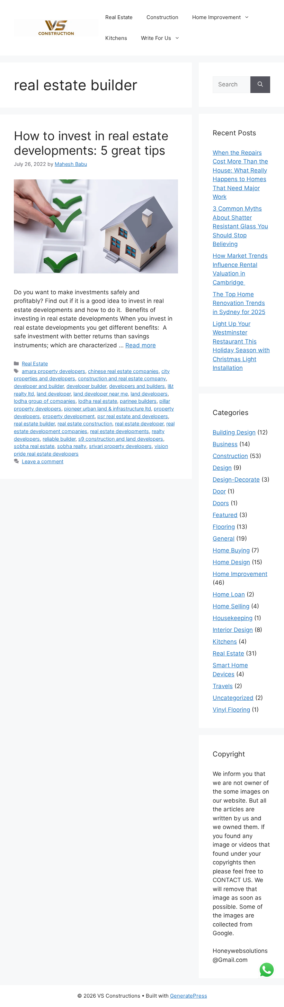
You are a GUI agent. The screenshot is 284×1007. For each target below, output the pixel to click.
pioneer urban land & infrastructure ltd (107, 409)
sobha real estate (34, 446)
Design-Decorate (236, 479)
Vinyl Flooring (231, 709)
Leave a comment (42, 461)
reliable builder (59, 439)
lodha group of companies (45, 401)
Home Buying (231, 550)
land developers (149, 394)
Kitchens (116, 38)
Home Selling (231, 606)
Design (222, 467)
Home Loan (229, 594)
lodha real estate (97, 401)
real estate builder (34, 423)
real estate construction (84, 423)
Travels (223, 686)
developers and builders (137, 386)
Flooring (224, 526)
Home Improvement (216, 17)
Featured (225, 514)
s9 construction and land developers (120, 439)
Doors (221, 503)
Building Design (234, 432)
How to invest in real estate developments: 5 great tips (91, 143)
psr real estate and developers (132, 416)
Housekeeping (232, 618)
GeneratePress (188, 995)
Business (225, 444)
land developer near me (100, 394)
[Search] (260, 84)
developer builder (86, 386)
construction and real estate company (122, 378)
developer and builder (39, 386)
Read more (140, 345)
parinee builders (138, 401)
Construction (162, 17)
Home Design (231, 562)
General (223, 538)
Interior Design (233, 629)
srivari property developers (120, 446)
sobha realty (71, 446)
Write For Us (156, 38)
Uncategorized (233, 697)
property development (69, 416)
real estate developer (139, 423)
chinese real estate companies (123, 371)
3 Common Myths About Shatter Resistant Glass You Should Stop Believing (240, 226)
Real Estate (119, 17)
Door (219, 491)
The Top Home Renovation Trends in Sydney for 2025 (239, 303)
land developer (54, 394)
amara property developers (53, 371)
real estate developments (119, 431)
